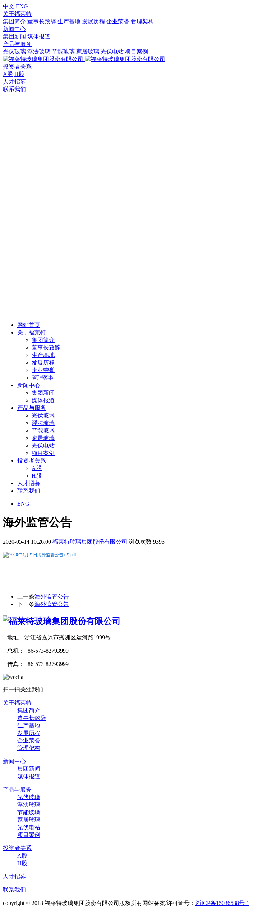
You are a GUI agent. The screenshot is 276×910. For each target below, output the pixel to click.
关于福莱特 (17, 14)
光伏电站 (112, 51)
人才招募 (14, 82)
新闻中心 (14, 29)
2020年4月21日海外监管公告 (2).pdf (42, 554)
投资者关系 (17, 67)
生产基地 (69, 21)
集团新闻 (14, 36)
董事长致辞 (41, 21)
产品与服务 (17, 44)
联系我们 (14, 89)
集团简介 (14, 21)
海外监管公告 (51, 597)
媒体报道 (38, 36)
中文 (8, 6)
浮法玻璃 (38, 51)
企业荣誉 (117, 21)
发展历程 (93, 21)
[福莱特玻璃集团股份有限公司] (62, 621)
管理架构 (142, 21)
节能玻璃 (63, 51)
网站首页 (28, 325)
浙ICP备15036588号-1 (222, 903)
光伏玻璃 (14, 51)
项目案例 (136, 51)
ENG (22, 6)
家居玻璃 (87, 51)
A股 (8, 74)
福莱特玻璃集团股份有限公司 (89, 542)
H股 (19, 74)
